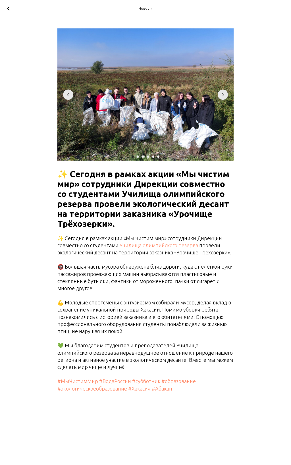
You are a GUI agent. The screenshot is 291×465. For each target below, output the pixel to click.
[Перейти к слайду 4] (148, 156)
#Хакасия (139, 388)
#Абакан (162, 388)
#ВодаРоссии (115, 381)
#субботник (146, 381)
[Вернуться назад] (8, 8)
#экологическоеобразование (92, 388)
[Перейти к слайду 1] (133, 156)
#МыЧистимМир (77, 381)
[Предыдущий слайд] (68, 95)
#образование (178, 381)
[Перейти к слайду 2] (138, 156)
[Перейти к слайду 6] (158, 156)
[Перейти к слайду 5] (153, 156)
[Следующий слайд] (223, 95)
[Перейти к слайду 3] (143, 156)
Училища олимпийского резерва (159, 245)
